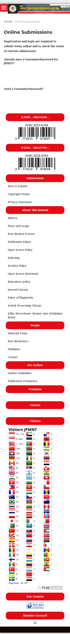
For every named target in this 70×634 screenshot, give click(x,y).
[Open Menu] (4, 8)
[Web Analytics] (35, 607)
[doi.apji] (35, 623)
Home (8, 21)
